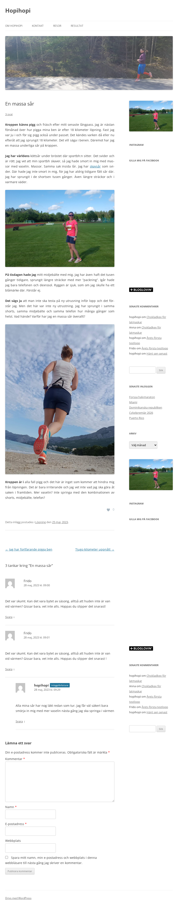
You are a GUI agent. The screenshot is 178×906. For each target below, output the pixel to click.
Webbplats (13, 841)
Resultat (77, 26)
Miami (133, 402)
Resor (57, 26)
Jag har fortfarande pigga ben (28, 549)
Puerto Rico (136, 418)
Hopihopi (18, 10)
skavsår (95, 166)
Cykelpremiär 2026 (141, 413)
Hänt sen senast (157, 353)
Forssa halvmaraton (142, 397)
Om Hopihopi (13, 26)
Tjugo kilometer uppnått (94, 549)
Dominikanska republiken (145, 407)
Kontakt (38, 26)
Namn (11, 807)
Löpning (40, 522)
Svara (8, 617)
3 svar (9, 114)
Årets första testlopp (155, 348)
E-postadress (16, 824)
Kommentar (15, 759)
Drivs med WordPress (18, 898)
